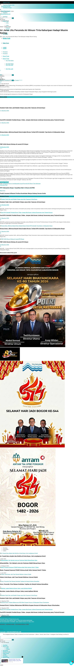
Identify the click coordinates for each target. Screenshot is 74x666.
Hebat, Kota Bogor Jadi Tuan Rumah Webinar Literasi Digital (19, 577)
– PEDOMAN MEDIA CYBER (21, 624)
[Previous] (0, 148)
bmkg (4, 183)
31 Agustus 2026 (4, 110)
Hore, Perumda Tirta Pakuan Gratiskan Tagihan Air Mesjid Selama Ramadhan (24, 584)
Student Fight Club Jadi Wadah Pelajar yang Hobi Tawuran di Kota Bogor (22, 108)
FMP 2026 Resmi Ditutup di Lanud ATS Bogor (14, 144)
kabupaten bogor (18, 183)
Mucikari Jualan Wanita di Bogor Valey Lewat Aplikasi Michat (19, 591)
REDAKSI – (3, 624)
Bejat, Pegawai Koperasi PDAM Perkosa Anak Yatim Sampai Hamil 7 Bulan (23, 570)
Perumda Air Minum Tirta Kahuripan (32, 183)
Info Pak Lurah (9, 69)
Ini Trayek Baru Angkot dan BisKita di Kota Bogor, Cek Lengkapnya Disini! (23, 556)
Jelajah (4, 47)
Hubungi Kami (6, 2)
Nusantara (5, 650)
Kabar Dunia (6, 43)
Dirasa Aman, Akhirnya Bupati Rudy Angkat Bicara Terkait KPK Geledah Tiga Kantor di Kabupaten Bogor (32, 132)
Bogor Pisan (6, 56)
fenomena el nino (10, 183)
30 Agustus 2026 (4, 147)
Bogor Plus (6, 646)
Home (1, 26)
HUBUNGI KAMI (10, 624)
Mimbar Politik (6, 38)
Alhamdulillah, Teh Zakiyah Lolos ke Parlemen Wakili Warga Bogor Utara (22, 563)
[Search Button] (13, 75)
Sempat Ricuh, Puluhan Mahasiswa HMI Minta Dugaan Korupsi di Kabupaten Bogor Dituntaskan (30, 605)
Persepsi (5, 51)
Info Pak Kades (10, 60)
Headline (5, 16)
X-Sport (8, 649)
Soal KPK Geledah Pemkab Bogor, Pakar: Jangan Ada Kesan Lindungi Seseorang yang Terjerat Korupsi (32, 120)
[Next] (1, 148)
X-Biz (7, 23)
